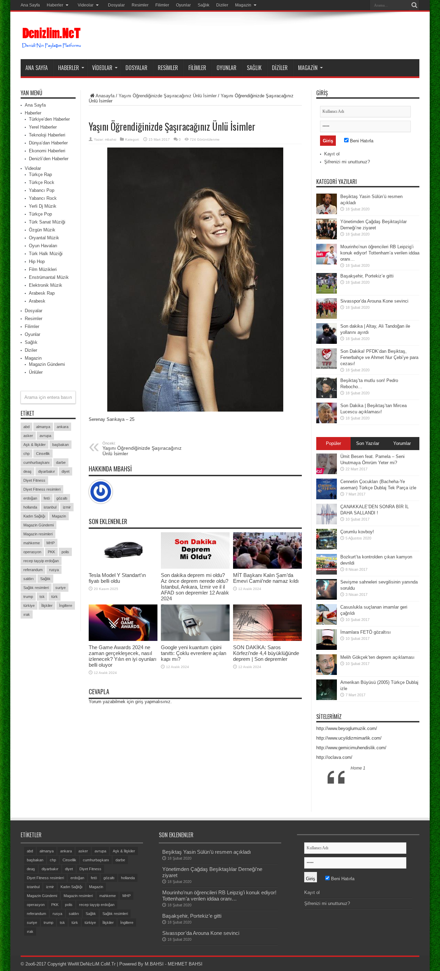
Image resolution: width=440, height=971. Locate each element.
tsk (42, 596)
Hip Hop (37, 261)
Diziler (222, 5)
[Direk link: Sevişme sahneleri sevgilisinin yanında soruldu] (326, 589)
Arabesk (37, 301)
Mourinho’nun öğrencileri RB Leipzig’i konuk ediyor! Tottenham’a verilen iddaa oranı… (379, 253)
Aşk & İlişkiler (34, 445)
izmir (67, 507)
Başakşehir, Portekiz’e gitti (367, 276)
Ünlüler (36, 372)
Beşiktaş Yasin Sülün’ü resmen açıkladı (206, 852)
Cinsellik (43, 453)
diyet (65, 471)
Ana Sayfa (30, 5)
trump (28, 596)
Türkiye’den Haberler (49, 119)
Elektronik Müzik (45, 285)
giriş (139, 701)
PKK (51, 552)
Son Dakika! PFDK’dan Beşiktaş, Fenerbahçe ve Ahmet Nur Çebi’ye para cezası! (379, 357)
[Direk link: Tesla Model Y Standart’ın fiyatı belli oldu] (123, 550)
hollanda (30, 507)
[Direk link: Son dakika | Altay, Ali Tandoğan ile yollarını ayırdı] (326, 333)
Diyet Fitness (34, 480)
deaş (27, 471)
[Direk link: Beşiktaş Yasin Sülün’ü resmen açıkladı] (326, 204)
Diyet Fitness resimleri (41, 489)
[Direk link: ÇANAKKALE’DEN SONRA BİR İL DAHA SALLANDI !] (326, 514)
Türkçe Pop (40, 214)
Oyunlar (183, 5)
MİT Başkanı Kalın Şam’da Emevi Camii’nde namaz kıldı (266, 578)
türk (54, 596)
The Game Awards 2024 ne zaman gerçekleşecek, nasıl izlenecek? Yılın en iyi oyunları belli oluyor (122, 656)
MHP (50, 543)
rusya (54, 570)
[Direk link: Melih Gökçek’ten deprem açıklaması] (326, 664)
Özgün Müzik (42, 229)
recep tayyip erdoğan (41, 561)
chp (26, 453)
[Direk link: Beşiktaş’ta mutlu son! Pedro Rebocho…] (326, 388)
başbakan (60, 445)
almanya (43, 427)
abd (26, 427)
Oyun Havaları (43, 245)
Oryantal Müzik (44, 237)
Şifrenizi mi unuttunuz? (347, 161)
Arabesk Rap (42, 293)
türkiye (29, 605)
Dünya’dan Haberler (48, 142)
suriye (60, 588)
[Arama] (414, 5)
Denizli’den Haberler (48, 158)
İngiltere (65, 605)
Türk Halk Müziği (46, 253)
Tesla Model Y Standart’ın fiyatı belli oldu (117, 578)
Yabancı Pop (41, 190)
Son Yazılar (367, 443)
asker (28, 436)
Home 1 (358, 768)
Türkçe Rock (41, 182)
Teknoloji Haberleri (47, 135)
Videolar (86, 5)
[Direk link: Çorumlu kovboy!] (326, 539)
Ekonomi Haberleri (47, 150)
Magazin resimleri (38, 534)
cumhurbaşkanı (36, 462)
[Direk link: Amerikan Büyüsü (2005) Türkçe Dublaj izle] (326, 689)
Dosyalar (116, 5)
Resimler (140, 5)
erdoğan (30, 498)
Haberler (55, 5)
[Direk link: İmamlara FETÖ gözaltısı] (326, 639)
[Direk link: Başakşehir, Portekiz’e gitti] (326, 283)
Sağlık (203, 5)
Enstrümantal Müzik (49, 277)
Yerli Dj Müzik (42, 206)
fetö (47, 498)
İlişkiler (47, 605)
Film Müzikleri (43, 269)
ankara (62, 427)
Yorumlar (402, 443)
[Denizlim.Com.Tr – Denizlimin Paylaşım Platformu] (52, 38)
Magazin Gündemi (47, 364)
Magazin (243, 5)
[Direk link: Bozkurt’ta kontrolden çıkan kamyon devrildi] (326, 564)
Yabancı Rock (43, 198)
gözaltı (61, 498)
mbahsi (110, 139)
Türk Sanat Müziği (47, 222)
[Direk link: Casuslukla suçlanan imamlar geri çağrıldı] (326, 614)
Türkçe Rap (40, 174)
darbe (61, 462)
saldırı (28, 579)
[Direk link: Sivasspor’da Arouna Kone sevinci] (326, 308)
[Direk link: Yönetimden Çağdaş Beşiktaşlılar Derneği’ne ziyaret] (326, 229)
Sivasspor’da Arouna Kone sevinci (374, 301)
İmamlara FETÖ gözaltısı (365, 632)
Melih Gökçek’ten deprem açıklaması (377, 657)
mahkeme (31, 543)
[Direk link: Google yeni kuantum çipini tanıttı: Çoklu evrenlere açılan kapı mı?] (195, 622)
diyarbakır (46, 471)
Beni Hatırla (361, 140)
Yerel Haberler (43, 127)
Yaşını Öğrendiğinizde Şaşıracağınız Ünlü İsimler (168, 95)
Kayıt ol (332, 153)
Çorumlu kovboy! (357, 531)
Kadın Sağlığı (34, 516)
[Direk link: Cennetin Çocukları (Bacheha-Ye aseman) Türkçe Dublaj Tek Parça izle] (326, 489)
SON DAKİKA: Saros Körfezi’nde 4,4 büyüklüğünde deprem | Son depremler (266, 653)
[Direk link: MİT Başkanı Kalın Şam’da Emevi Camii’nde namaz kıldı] (267, 550)
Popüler (333, 443)
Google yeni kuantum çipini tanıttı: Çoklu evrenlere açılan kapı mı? (193, 653)
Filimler (162, 5)
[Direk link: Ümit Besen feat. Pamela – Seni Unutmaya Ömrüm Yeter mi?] (326, 464)
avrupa (45, 436)
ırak (26, 614)
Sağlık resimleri (36, 588)
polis (65, 552)
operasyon (32, 552)
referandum (33, 570)
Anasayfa (105, 95)
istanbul (50, 507)
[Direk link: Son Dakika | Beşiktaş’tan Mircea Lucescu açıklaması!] (326, 413)
